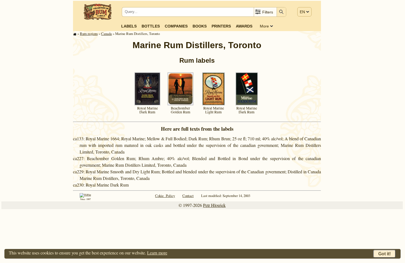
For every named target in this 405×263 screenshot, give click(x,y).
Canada (106, 33)
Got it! (384, 253)
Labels (129, 26)
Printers (221, 26)
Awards (244, 26)
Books (200, 26)
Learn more (157, 253)
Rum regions (89, 33)
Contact (188, 195)
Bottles (151, 26)
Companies (176, 26)
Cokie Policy (165, 195)
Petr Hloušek (214, 205)
